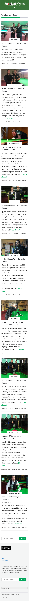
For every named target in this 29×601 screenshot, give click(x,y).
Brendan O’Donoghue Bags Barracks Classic (12, 437)
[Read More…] (11, 118)
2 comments (22, 63)
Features (14, 40)
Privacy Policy (4, 560)
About (3, 556)
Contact (3, 558)
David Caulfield (16, 121)
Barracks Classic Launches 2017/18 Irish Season (12, 323)
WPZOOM (9, 597)
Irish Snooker (14, 85)
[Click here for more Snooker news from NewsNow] (6, 548)
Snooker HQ (14, 63)
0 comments (24, 121)
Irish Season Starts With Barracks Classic (11, 148)
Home (2, 555)
